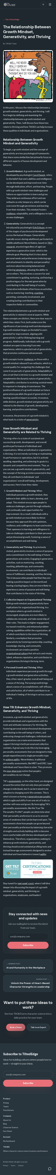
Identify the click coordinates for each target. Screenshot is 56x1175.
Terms (13, 1165)
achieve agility (13, 759)
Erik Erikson (39, 227)
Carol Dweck (39, 175)
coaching (38, 293)
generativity (32, 419)
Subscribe (28, 945)
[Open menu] (50, 4)
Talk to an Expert (38, 1027)
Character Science (10, 1127)
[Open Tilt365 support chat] (49, 1168)
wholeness (21, 269)
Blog (5, 1124)
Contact (20, 1165)
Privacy (5, 1165)
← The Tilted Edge (11, 19)
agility (43, 854)
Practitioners (8, 1110)
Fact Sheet (7, 1131)
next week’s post (26, 883)
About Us (7, 1120)
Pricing (6, 1103)
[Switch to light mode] (43, 4)
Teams (6, 1106)
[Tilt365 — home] (9, 4)
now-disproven (14, 771)
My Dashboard (9, 1141)
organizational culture (17, 653)
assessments (14, 781)
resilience (10, 213)
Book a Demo (16, 1027)
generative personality (39, 796)
